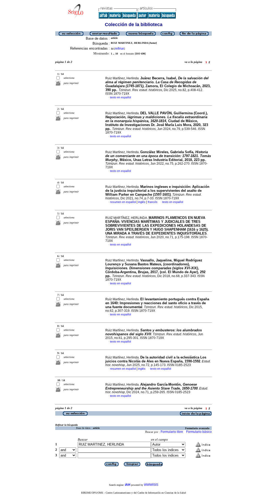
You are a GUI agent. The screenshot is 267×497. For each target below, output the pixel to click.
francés (152, 201)
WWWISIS (151, 485)
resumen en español (123, 201)
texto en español (120, 97)
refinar (119, 48)
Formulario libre (172, 432)
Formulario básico (199, 432)
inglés (141, 201)
